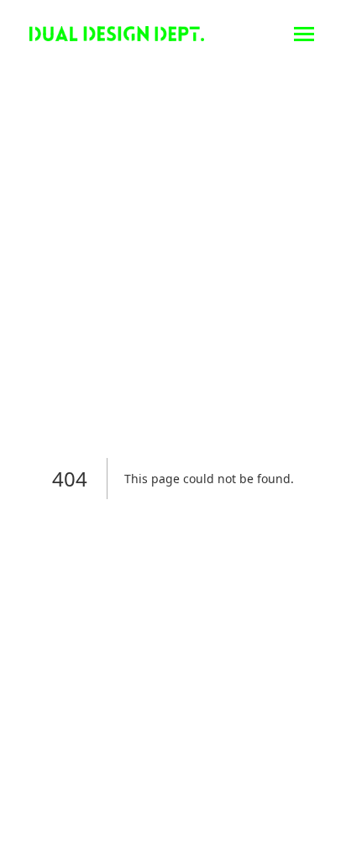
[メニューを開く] (304, 33)
